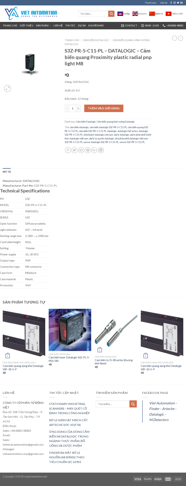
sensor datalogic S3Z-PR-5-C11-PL (101, 142)
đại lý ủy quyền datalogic (101, 138)
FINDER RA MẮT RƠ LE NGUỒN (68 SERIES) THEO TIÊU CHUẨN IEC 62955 (66, 457)
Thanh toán (150, 2)
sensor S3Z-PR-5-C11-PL (132, 142)
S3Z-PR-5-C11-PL (74, 142)
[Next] (183, 346)
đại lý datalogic (121, 134)
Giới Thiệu (26, 25)
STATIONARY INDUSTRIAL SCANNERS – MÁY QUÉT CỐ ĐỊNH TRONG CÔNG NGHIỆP (69, 408)
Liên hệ (163, 2)
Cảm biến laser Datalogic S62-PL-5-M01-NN (69, 359)
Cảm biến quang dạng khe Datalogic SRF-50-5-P (161, 367)
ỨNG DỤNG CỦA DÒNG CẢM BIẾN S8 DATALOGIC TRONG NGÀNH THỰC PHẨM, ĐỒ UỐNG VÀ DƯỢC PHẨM (69, 438)
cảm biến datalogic (79, 127)
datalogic (112, 131)
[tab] (7, 171)
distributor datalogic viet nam (98, 134)
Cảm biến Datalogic (96, 40)
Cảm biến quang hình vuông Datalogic (116, 121)
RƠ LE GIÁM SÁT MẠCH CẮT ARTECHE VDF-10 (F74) (68, 422)
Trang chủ (10, 25)
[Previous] (3, 346)
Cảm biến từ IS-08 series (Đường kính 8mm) (114, 362)
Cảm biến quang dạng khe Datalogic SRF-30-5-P (23, 367)
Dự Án (82, 25)
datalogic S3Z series (128, 131)
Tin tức (70, 25)
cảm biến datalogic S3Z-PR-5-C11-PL (108, 127)
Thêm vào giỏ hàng (104, 108)
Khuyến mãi (96, 25)
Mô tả (7, 171)
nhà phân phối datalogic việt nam (131, 138)
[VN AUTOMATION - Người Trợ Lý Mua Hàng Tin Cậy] (38, 13)
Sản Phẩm (42, 25)
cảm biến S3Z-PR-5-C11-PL (92, 131)
